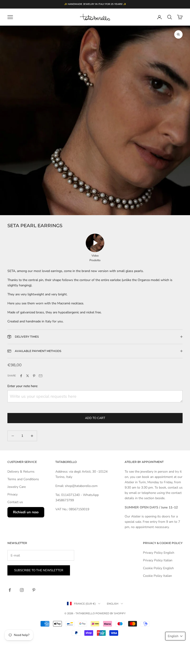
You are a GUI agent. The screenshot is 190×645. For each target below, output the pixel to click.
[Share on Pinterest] (34, 376)
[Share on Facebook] (21, 376)
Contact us (15, 502)
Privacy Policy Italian (157, 560)
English (112, 603)
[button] (175, 636)
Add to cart (95, 418)
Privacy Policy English (158, 552)
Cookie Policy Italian (157, 576)
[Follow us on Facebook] (9, 590)
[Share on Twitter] (27, 376)
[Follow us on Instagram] (21, 590)
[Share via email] (40, 376)
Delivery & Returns (21, 471)
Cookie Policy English (158, 568)
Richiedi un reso (26, 512)
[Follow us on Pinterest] (34, 590)
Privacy (12, 494)
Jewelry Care (16, 487)
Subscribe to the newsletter (38, 570)
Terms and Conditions (23, 479)
